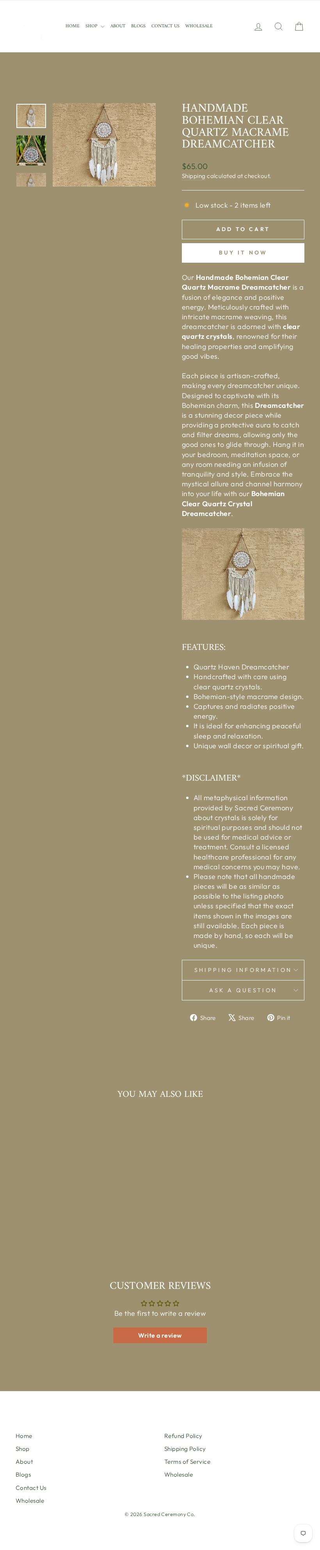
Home (73, 26)
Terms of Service (187, 1461)
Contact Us (165, 26)
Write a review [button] (159, 1335)
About (117, 26)
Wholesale (199, 26)
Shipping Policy (185, 1448)
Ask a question (243, 990)
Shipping (194, 176)
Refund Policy (183, 1436)
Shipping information (243, 969)
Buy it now (243, 252)
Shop (92, 26)
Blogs (138, 26)
